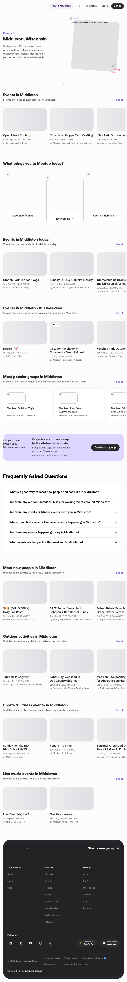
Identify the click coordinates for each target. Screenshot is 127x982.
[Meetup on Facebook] (10, 943)
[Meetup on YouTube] (30, 943)
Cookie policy (51, 964)
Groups (49, 874)
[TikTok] (50, 943)
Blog (85, 881)
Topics (48, 888)
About (86, 874)
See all (120, 100)
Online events (52, 901)
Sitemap (49, 922)
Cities (48, 895)
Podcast (87, 908)
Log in (10, 881)
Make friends (52, 915)
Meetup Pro (89, 888)
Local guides (51, 908)
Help (9, 888)
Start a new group (101, 848)
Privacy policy (71, 958)
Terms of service (52, 958)
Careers (87, 895)
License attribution (71, 964)
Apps (86, 901)
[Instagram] (40, 943)
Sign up (11, 874)
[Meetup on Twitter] (20, 943)
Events (48, 881)
